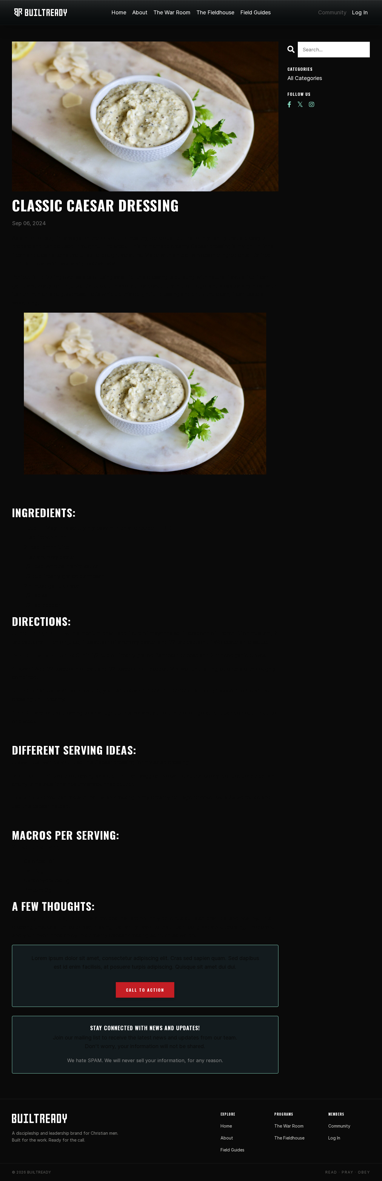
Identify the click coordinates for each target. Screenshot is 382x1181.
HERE (162, 528)
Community (332, 12)
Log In (360, 12)
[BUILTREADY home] (39, 1118)
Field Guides (255, 12)
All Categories (304, 78)
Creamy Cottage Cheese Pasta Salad (197, 797)
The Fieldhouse (215, 12)
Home (118, 12)
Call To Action (145, 990)
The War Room (171, 12)
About (139, 12)
